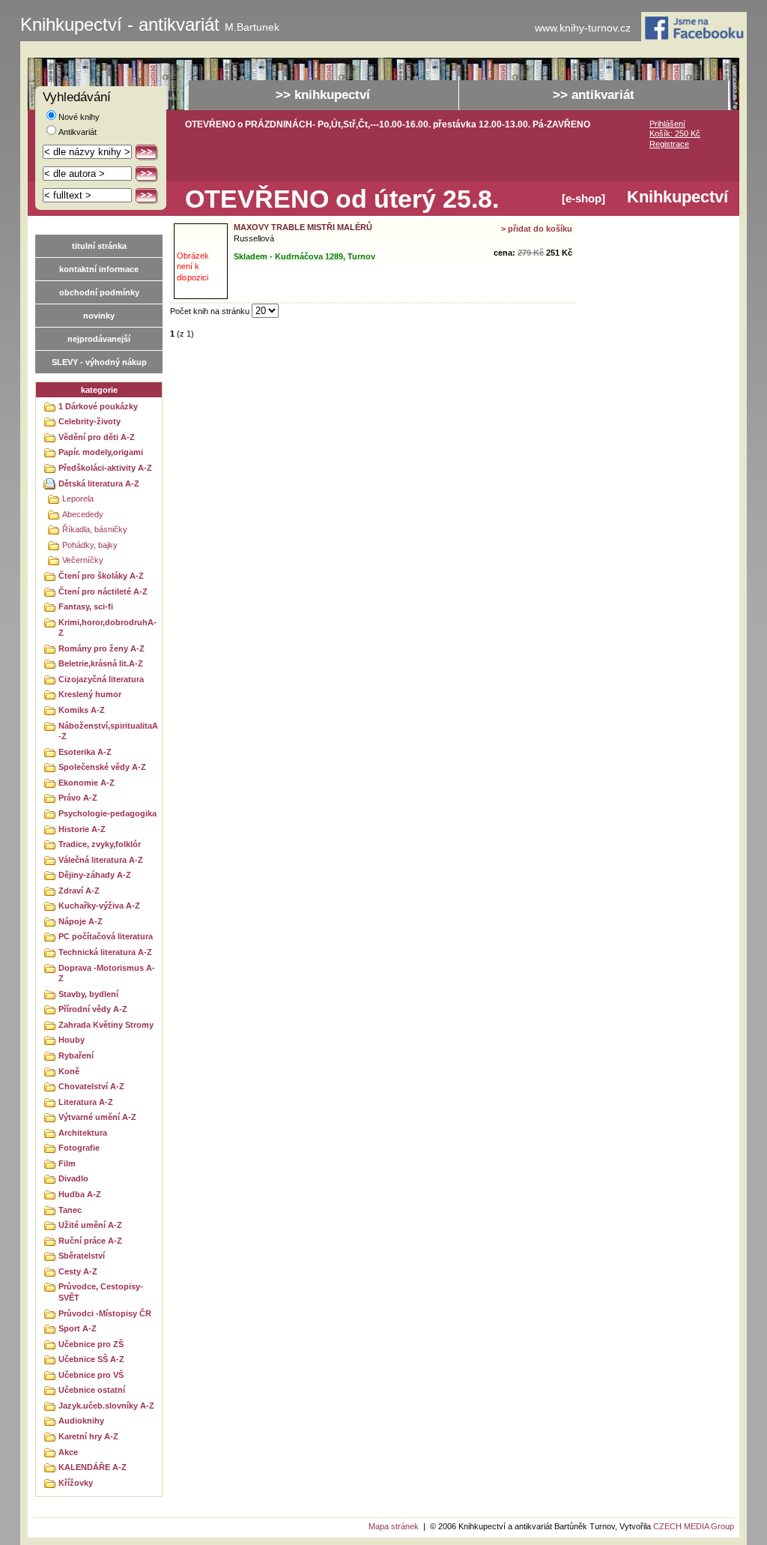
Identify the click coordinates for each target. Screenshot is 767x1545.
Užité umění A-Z (90, 1224)
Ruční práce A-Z (90, 1240)
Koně (68, 1071)
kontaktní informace (99, 269)
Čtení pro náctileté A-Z (103, 591)
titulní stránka (99, 245)
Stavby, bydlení (88, 994)
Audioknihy (81, 1420)
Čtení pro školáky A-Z (101, 575)
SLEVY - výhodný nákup (99, 362)
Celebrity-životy (89, 421)
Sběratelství (81, 1255)
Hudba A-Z (79, 1194)
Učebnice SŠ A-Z (91, 1359)
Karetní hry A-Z (88, 1436)
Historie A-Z (82, 829)
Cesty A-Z (77, 1271)
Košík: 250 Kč (674, 133)
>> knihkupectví (323, 95)
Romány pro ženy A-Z (101, 648)
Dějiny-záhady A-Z (94, 874)
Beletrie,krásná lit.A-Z (100, 663)
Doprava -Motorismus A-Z (106, 973)
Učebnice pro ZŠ (91, 1344)
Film (67, 1163)
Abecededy (82, 514)
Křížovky (75, 1482)
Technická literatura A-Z (105, 952)
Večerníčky (82, 559)
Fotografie (79, 1147)
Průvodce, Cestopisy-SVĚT (100, 1292)
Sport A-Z (77, 1328)
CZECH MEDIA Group (693, 1526)
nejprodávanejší (98, 338)
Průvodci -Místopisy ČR (104, 1313)
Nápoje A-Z (80, 921)
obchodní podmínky (99, 292)
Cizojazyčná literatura (101, 679)
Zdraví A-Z (79, 890)
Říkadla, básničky (94, 529)
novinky (99, 315)
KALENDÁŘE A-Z (92, 1467)
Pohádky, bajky (90, 544)
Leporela (78, 498)
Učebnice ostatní (91, 1389)
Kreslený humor (89, 694)
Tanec (70, 1209)
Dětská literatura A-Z (98, 483)
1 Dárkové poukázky (98, 406)
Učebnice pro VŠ (91, 1374)
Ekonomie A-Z (86, 782)
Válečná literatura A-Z (100, 859)
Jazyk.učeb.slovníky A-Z (106, 1405)
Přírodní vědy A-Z (92, 1009)
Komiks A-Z (81, 709)
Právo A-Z (77, 797)
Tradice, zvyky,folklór (99, 844)
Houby (71, 1039)
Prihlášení (667, 123)
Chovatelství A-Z (91, 1086)
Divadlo (73, 1178)
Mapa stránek (394, 1526)
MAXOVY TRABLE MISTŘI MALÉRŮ (303, 227)
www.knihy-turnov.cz (583, 28)
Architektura (82, 1132)
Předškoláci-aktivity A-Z (105, 467)
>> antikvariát (593, 95)
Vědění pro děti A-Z (96, 437)
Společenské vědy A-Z (102, 766)
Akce (68, 1452)
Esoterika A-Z (85, 751)
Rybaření (76, 1055)
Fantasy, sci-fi (85, 606)
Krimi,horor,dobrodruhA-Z (107, 628)
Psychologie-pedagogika (107, 813)
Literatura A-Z (85, 1101)
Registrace (669, 143)
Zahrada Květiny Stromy (106, 1024)
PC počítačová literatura (105, 936)
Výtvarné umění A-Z (97, 1116)
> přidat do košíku (536, 228)
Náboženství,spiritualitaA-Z (108, 731)
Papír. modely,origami (100, 452)
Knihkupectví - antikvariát (149, 24)
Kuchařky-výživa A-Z (99, 905)
